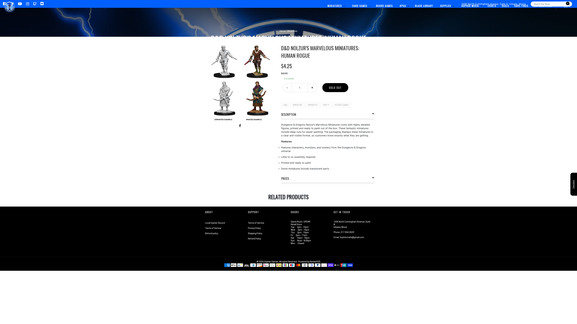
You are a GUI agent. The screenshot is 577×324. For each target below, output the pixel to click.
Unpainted (312, 104)
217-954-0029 (347, 232)
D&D (285, 104)
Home (282, 31)
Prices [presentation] (285, 178)
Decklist (573, 184)
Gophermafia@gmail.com (352, 237)
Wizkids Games (342, 104)
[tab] (327, 115)
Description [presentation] (288, 114)
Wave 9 (326, 104)
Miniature (297, 104)
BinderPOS (315, 261)
